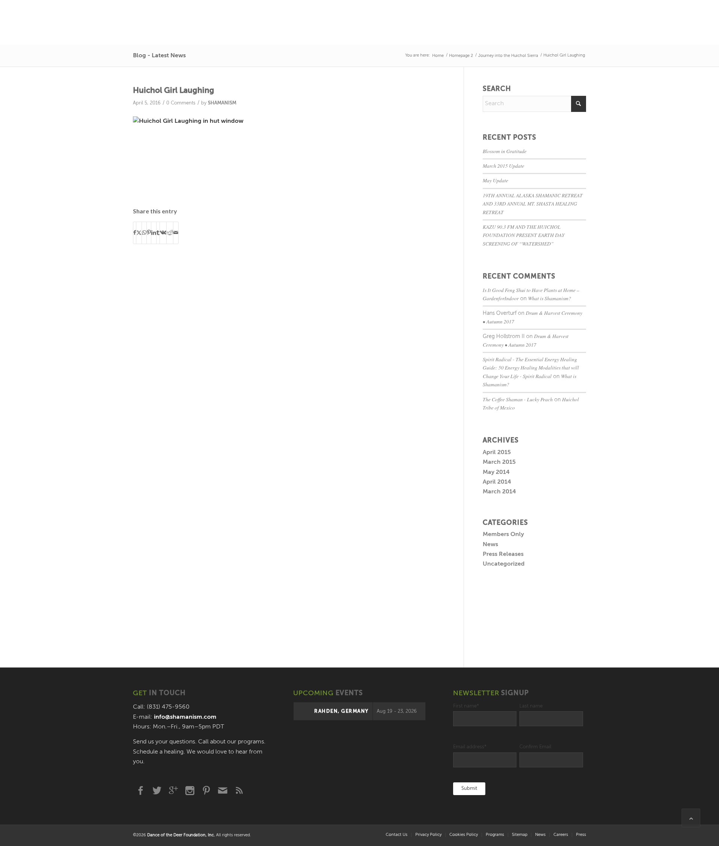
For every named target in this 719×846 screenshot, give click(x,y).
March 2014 (499, 492)
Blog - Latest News (159, 56)
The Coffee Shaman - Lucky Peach (518, 399)
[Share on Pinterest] (149, 232)
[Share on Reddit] (170, 232)
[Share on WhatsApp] (144, 232)
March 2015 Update (503, 165)
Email (222, 790)
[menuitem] (396, 835)
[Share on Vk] (163, 232)
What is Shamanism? (549, 298)
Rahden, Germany (341, 711)
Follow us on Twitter (156, 790)
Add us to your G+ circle (173, 790)
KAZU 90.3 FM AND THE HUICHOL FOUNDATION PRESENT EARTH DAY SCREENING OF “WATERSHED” (524, 235)
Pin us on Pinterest (206, 790)
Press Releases (503, 554)
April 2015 (497, 453)
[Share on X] (139, 232)
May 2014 (496, 472)
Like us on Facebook (140, 790)
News (490, 545)
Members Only (503, 535)
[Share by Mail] (175, 232)
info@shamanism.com (185, 717)
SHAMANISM (222, 103)
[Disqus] (298, 356)
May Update (495, 180)
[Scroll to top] (691, 818)
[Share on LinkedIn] (153, 232)
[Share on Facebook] (134, 232)
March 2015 (499, 462)
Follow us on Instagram (189, 790)
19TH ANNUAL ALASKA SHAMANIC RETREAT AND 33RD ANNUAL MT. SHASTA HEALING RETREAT (533, 204)
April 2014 (497, 482)
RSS (239, 790)
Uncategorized (504, 564)
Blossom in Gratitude (505, 151)
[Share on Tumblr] (158, 232)
